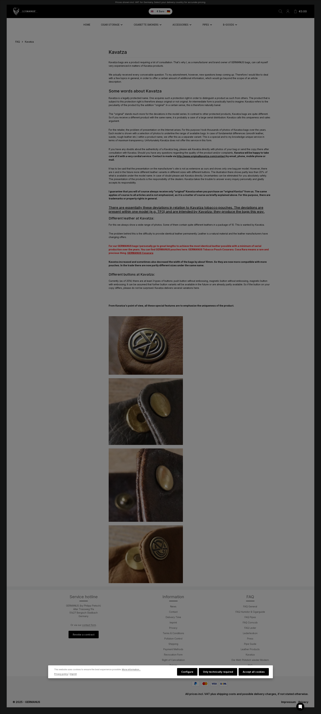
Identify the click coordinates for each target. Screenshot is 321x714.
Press (250, 638)
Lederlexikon (250, 633)
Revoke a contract (83, 634)
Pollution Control (173, 638)
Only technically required (218, 671)
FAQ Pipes (250, 617)
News (173, 606)
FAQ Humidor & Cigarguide (250, 611)
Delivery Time (173, 617)
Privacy (173, 627)
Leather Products (250, 649)
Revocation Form (173, 654)
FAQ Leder (250, 627)
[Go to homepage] (25, 11)
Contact (173, 611)
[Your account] (288, 11)
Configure (187, 671)
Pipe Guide (250, 643)
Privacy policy (61, 674)
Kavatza (250, 654)
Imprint (173, 622)
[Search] (280, 11)
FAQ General (250, 606)
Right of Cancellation (173, 660)
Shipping (173, 643)
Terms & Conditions (173, 633)
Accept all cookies (254, 671)
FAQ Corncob (250, 622)
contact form (89, 625)
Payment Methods (173, 649)
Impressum (288, 702)
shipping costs (226, 694)
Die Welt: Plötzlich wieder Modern (250, 660)
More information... (131, 669)
